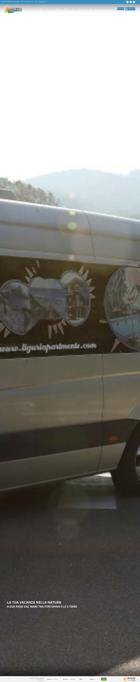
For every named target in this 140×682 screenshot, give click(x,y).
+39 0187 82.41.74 (28, 1)
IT (137, 1)
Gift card (105, 8)
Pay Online (120, 8)
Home (45, 8)
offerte (93, 8)
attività (87, 8)
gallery (76, 8)
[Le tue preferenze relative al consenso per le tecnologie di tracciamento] (137, 679)
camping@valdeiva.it (42, 1)
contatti (99, 8)
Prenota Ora (131, 8)
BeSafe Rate (112, 8)
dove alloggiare (52, 8)
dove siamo (70, 8)
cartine (82, 8)
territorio (62, 8)
